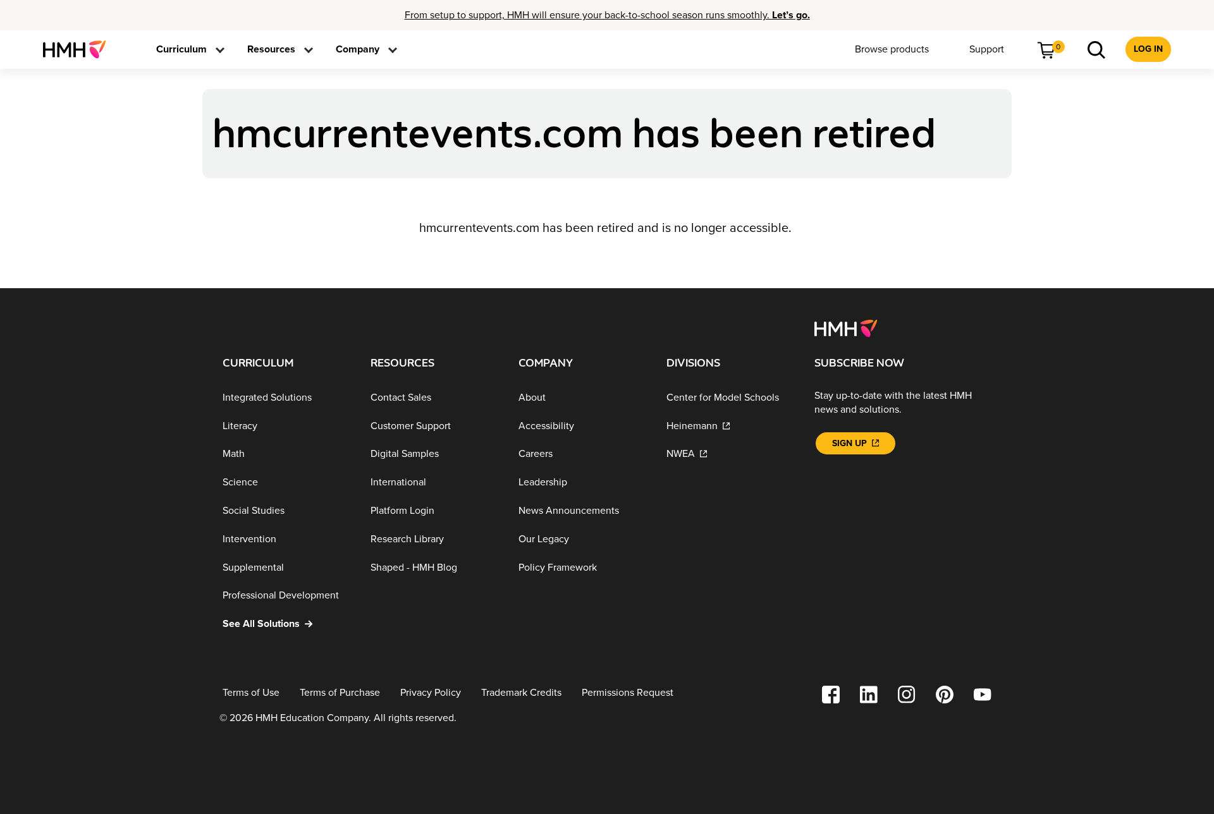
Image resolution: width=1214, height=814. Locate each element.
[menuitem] (79, 49)
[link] (79, 49)
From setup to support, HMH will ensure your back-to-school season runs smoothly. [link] (607, 15)
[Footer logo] (845, 327)
